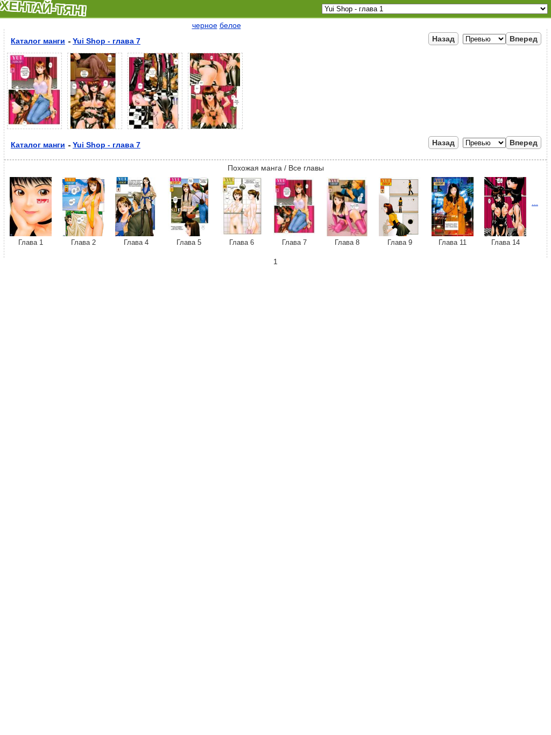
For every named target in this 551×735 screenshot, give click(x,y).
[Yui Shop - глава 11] (453, 233)
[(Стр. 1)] (34, 129)
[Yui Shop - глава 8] (347, 233)
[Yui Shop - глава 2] (83, 233)
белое (230, 25)
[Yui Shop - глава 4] (136, 233)
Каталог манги (38, 41)
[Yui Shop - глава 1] (31, 233)
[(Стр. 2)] (95, 129)
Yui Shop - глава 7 (106, 41)
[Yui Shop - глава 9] (400, 233)
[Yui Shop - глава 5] (189, 233)
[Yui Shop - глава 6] (242, 233)
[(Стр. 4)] (215, 129)
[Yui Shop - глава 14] (505, 233)
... (535, 202)
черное (204, 25)
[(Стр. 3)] (155, 129)
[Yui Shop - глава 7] (294, 233)
